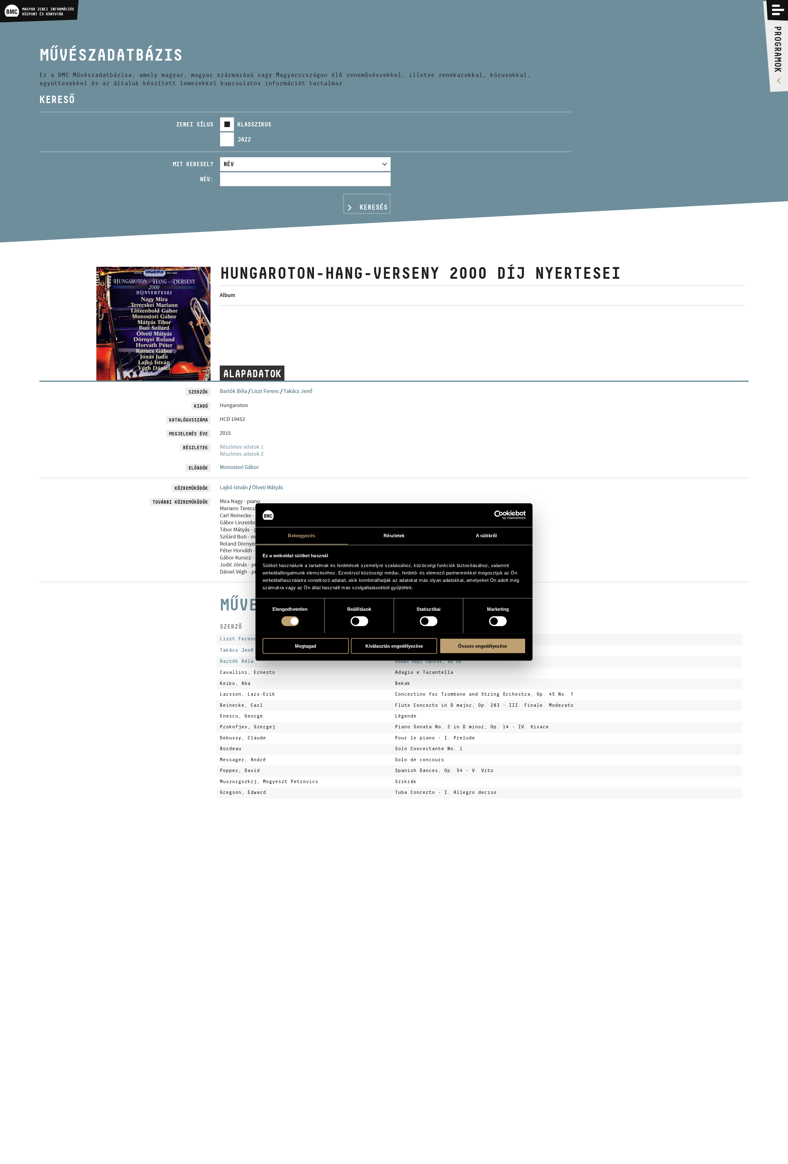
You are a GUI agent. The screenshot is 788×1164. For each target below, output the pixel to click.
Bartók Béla (233, 391)
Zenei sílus (194, 124)
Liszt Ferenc (265, 391)
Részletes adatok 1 (241, 446)
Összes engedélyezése (482, 645)
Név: (206, 179)
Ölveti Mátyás (267, 487)
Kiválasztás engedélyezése (394, 645)
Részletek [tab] (394, 535)
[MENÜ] (778, 10)
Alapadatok (252, 373)
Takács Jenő (297, 391)
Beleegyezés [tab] (301, 535)
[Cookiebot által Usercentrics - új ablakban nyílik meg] (499, 515)
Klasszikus (254, 124)
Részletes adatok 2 (241, 454)
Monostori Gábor (239, 467)
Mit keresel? (193, 164)
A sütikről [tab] (486, 535)
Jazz (244, 139)
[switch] (359, 621)
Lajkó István (234, 487)
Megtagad (305, 645)
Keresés (374, 207)
